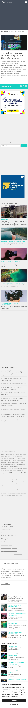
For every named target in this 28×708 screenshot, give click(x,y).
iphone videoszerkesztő (16, 462)
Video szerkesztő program (9, 481)
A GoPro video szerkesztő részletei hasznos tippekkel (12, 244)
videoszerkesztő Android (13, 475)
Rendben (14, 700)
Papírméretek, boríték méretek (10, 536)
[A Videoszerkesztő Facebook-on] (21, 86)
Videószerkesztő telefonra (9, 493)
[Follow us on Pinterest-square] (26, 86)
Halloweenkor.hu (5, 530)
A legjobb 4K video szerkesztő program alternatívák (14, 307)
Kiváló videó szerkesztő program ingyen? (11, 266)
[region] (14, 695)
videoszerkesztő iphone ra (8, 477)
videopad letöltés (4, 473)
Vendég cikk (4, 219)
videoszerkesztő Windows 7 (15, 487)
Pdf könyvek (4, 539)
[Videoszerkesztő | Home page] (10, 2)
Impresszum (5, 586)
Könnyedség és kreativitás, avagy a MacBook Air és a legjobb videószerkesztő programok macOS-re (14, 223)
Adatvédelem (14, 696)
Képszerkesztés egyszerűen (9, 548)
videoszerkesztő (17, 472)
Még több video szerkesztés (9, 551)
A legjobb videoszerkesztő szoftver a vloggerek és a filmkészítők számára (12, 55)
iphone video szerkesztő (6, 462)
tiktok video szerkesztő (19, 470)
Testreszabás (14, 704)
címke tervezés (20, 456)
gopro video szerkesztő (16, 458)
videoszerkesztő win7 (5, 487)
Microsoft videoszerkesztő (17, 464)
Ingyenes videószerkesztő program (19, 460)
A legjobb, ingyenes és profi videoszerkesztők (16, 648)
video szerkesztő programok (13, 483)
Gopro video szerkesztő (8, 241)
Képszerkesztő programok (8, 533)
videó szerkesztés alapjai (13, 489)
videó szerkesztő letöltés (9, 491)
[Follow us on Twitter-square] (23, 86)
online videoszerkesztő (13, 466)
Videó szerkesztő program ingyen (10, 261)
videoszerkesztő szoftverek (14, 485)
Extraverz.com (18, 554)
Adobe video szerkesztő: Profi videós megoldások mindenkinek (13, 286)
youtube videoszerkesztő (17, 495)
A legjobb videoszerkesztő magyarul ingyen (16, 658)
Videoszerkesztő (20, 241)
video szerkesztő (4, 475)
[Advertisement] (14, 15)
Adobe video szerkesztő (7, 283)
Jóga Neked (4, 542)
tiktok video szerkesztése (10, 470)
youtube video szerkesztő (6, 495)
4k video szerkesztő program (9, 303)
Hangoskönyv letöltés (7, 526)
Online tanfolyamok (6, 545)
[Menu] (26, 2)
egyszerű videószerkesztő (6, 458)
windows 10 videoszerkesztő (21, 493)
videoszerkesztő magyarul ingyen (11, 479)
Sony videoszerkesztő (16, 468)
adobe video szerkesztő (18, 454)
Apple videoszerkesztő (12, 456)
